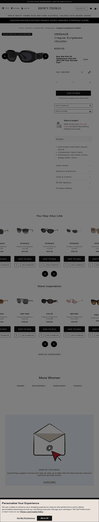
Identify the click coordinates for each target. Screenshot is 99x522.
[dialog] (49, 510)
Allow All (44, 518)
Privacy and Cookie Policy (31, 512)
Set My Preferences (26, 518)
